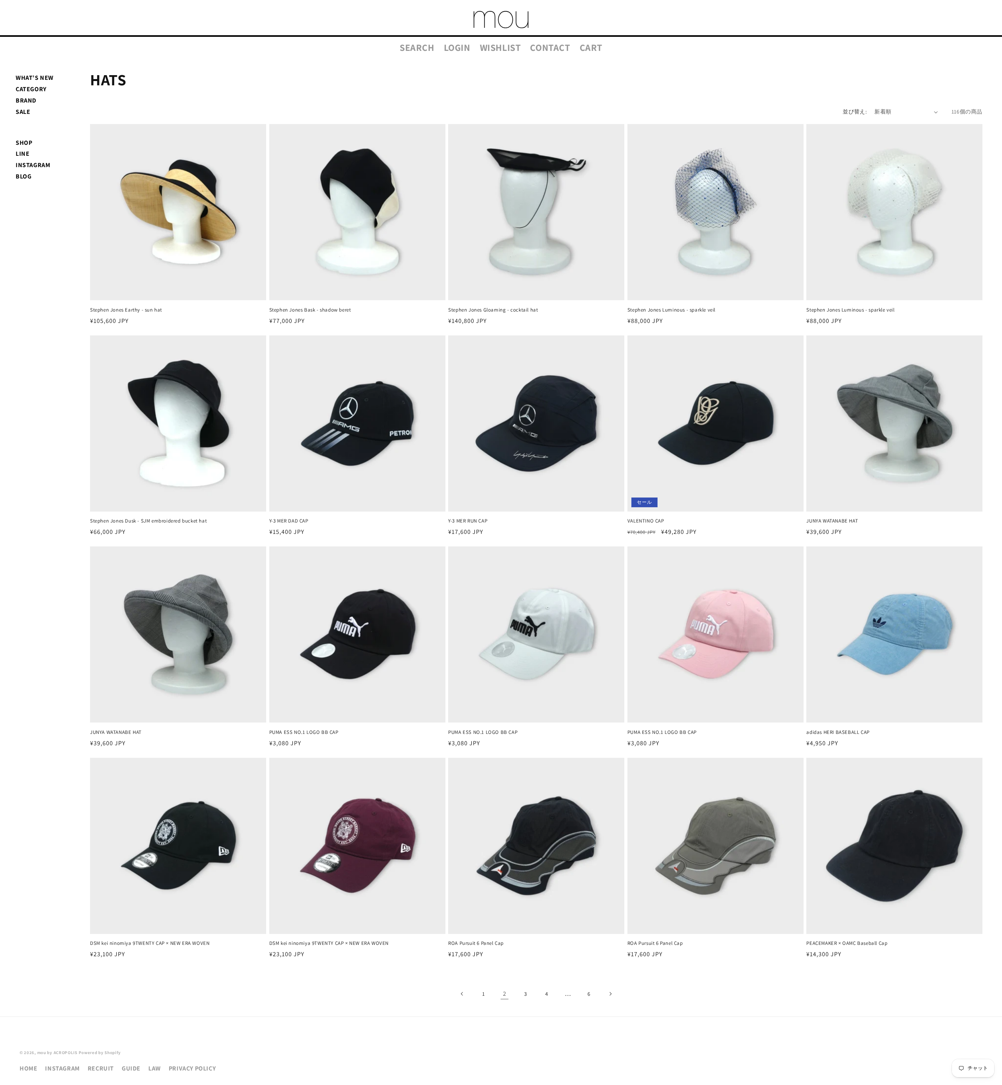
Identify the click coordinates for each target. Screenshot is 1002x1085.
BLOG (23, 176)
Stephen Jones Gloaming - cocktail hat (493, 310)
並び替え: (855, 111)
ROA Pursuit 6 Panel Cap (476, 943)
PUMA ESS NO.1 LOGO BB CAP (304, 732)
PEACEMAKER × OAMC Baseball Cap (846, 943)
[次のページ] (610, 993)
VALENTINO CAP (645, 521)
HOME (28, 1068)
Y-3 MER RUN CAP (467, 521)
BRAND (26, 100)
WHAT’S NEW (35, 78)
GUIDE (131, 1068)
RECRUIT (101, 1068)
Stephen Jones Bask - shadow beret (310, 310)
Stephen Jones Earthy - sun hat (126, 310)
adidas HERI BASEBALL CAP (837, 732)
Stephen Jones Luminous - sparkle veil (671, 310)
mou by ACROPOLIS (57, 1052)
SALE (23, 112)
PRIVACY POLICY (192, 1068)
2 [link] (504, 993)
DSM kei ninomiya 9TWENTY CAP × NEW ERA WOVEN (149, 943)
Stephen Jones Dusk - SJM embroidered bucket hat (148, 521)
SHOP (24, 143)
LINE (22, 154)
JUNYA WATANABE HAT (832, 521)
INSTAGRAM (33, 165)
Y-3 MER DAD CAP (288, 521)
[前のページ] (462, 993)
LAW (154, 1068)
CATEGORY (31, 89)
